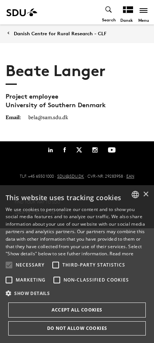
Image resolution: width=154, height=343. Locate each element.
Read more (121, 253)
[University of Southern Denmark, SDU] (21, 12)
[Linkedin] (50, 150)
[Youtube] (112, 150)
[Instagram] (95, 150)
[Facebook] (65, 150)
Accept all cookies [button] (77, 310)
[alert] (77, 264)
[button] (8, 265)
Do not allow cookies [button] (77, 328)
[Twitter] (79, 150)
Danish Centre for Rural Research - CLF (60, 33)
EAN (130, 176)
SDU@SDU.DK (70, 176)
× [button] (145, 194)
